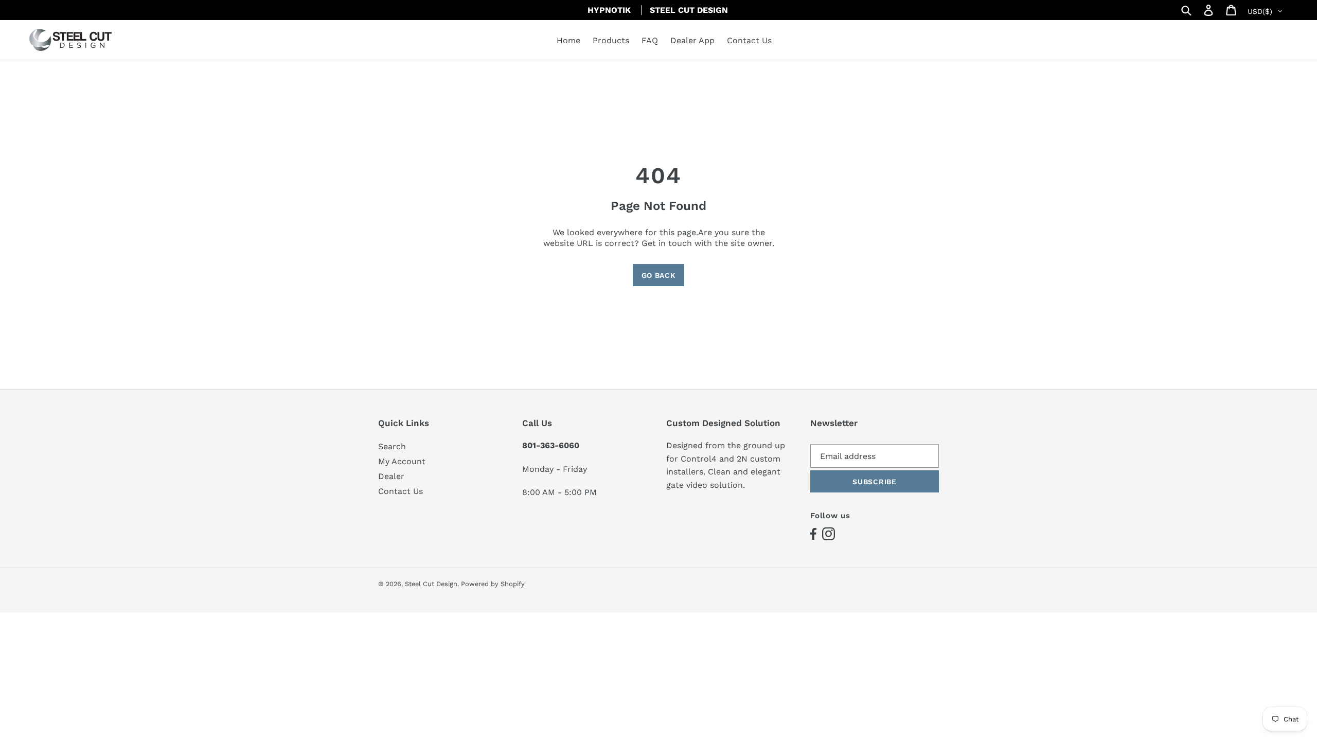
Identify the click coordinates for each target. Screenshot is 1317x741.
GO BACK (659, 275)
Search (392, 446)
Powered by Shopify (493, 584)
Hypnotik (609, 10)
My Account (401, 461)
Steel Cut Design (689, 10)
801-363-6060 (550, 445)
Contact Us (400, 491)
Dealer (391, 476)
